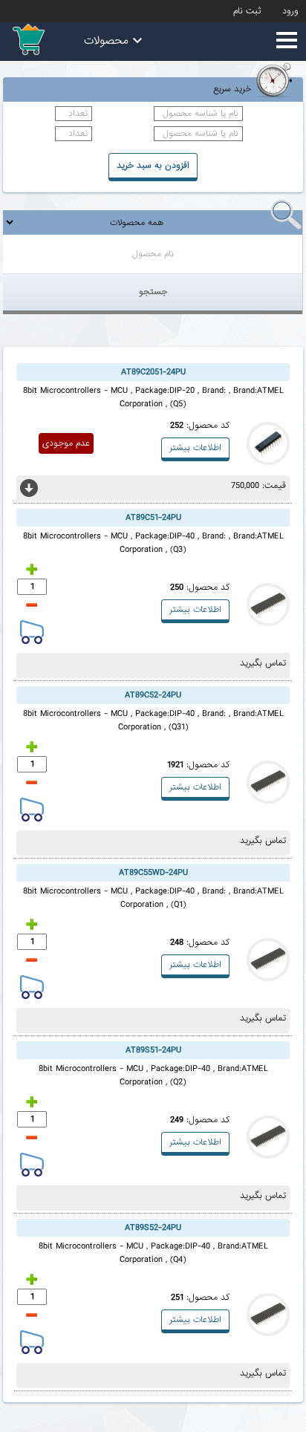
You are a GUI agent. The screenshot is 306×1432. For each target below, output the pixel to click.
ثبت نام (247, 11)
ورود (290, 11)
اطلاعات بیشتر (195, 448)
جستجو (153, 292)
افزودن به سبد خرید (153, 165)
